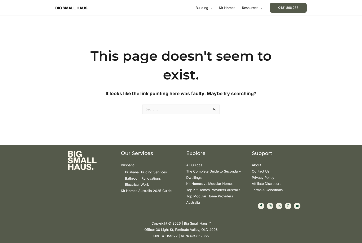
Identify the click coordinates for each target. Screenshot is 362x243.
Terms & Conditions (267, 190)
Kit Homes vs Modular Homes (209, 184)
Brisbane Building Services (146, 172)
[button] (210, 7)
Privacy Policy (263, 177)
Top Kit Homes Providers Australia (213, 190)
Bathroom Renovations (143, 178)
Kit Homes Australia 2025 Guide (146, 191)
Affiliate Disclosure (266, 184)
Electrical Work (137, 184)
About (256, 165)
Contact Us (260, 171)
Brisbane (127, 165)
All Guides (194, 165)
